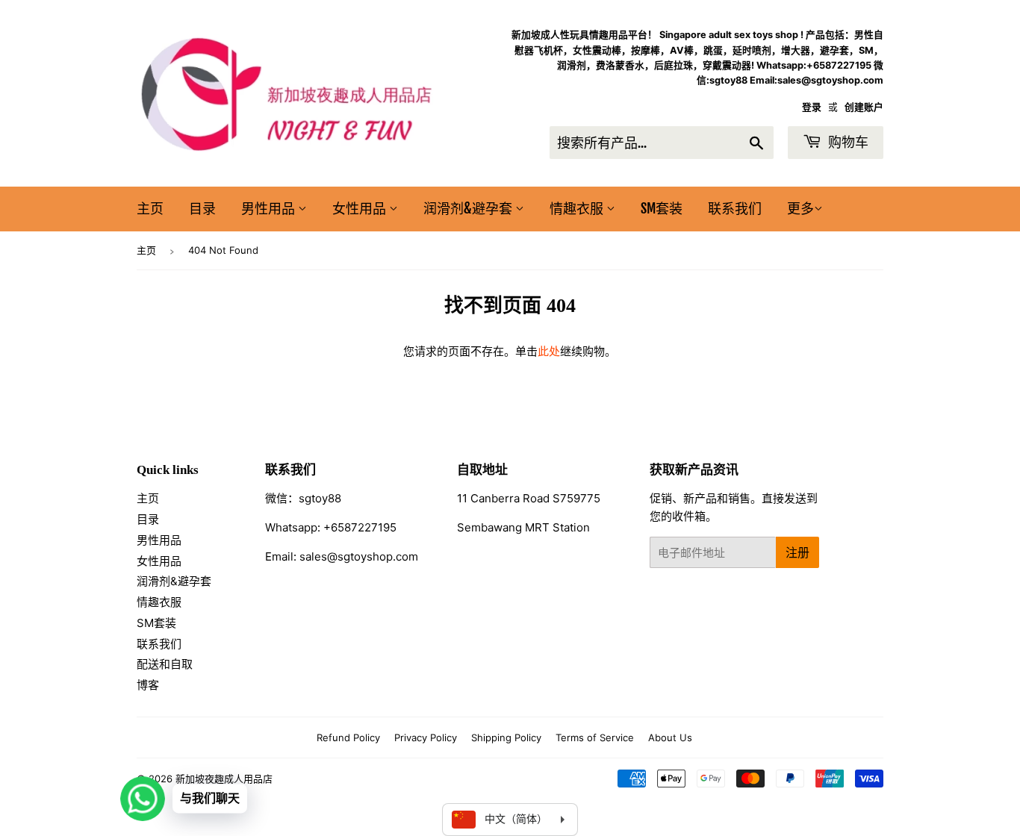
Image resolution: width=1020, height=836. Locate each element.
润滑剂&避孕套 (469, 208)
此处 (549, 351)
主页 (150, 208)
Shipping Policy (506, 737)
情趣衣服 (578, 208)
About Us (670, 737)
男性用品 (269, 208)
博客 (148, 685)
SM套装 (661, 208)
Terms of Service (595, 737)
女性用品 (360, 208)
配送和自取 (165, 664)
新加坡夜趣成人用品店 (224, 778)
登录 (811, 107)
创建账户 (864, 107)
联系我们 (735, 208)
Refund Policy (348, 737)
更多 (800, 208)
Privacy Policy (425, 737)
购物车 (846, 142)
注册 (797, 552)
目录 (202, 208)
